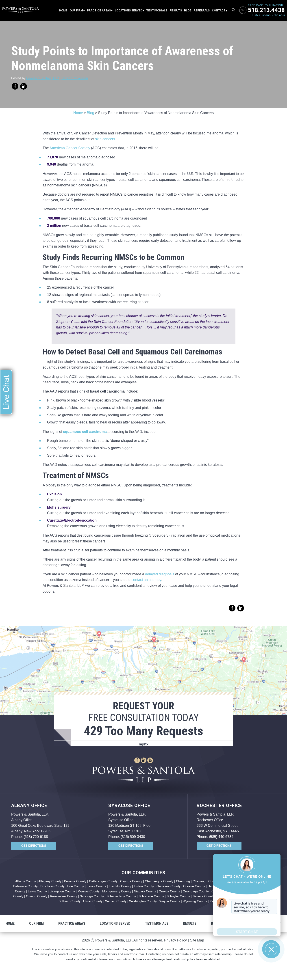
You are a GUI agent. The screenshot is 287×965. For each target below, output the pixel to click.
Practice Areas (99, 10)
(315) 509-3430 (133, 837)
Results (176, 10)
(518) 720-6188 (36, 837)
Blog (187, 10)
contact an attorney (146, 580)
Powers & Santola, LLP (42, 78)
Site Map (197, 940)
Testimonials (156, 10)
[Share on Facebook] (15, 86)
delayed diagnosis (159, 574)
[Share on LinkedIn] (23, 86)
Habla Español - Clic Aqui (268, 15)
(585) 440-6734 (221, 837)
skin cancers (105, 139)
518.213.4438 (266, 10)
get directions (33, 845)
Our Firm (76, 10)
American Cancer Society (70, 148)
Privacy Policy (175, 940)
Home (63, 10)
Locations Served (128, 10)
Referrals (202, 10)
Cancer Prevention (74, 78)
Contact (219, 10)
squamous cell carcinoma (85, 432)
